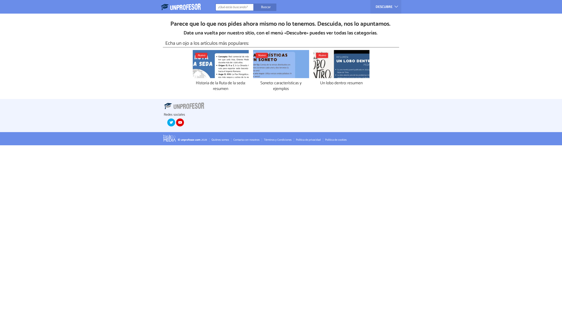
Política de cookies (336, 140)
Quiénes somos (220, 140)
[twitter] (171, 122)
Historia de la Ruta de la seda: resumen (220, 86)
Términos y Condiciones (278, 140)
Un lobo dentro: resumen (341, 83)
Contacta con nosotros (246, 140)
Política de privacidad (308, 140)
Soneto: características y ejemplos (281, 86)
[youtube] (180, 122)
